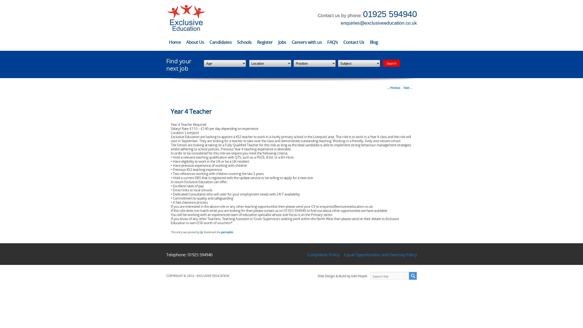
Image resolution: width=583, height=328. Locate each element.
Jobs (282, 42)
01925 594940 (390, 14)
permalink (227, 232)
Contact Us (353, 42)
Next (408, 88)
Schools (244, 42)
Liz (201, 232)
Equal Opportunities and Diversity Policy (380, 254)
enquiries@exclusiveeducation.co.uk (379, 23)
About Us (195, 42)
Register (265, 42)
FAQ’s (332, 42)
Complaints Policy (323, 254)
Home (175, 42)
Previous (393, 88)
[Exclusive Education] (186, 18)
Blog (374, 42)
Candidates (221, 42)
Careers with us (307, 42)
